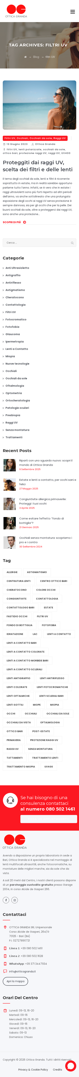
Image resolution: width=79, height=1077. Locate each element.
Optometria (14, 393)
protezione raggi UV (33, 153)
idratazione (15, 634)
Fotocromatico (16, 319)
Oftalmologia (15, 386)
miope (37, 705)
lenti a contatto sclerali (24, 669)
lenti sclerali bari (51, 696)
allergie (12, 572)
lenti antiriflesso (52, 678)
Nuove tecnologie (17, 364)
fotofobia (49, 625)
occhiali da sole (54, 149)
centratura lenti (18, 581)
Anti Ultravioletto (17, 268)
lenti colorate (17, 687)
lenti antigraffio (18, 678)
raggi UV (54, 153)
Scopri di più (12, 222)
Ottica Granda (45, 144)
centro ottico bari (53, 581)
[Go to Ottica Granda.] (25, 57)
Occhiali (22, 138)
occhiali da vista (19, 722)
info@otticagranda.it (22, 971)
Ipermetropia (15, 341)
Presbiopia (13, 415)
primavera (14, 740)
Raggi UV (59, 138)
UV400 (66, 153)
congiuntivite (16, 598)
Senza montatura (17, 430)
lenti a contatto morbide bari (27, 660)
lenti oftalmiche (18, 696)
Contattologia (16, 305)
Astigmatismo (15, 290)
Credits (57, 1069)
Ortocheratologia (18, 400)
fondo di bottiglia (19, 625)
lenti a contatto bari (22, 643)
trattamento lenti (45, 758)
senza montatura (40, 749)
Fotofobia (12, 327)
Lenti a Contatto (17, 349)
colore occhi (45, 590)
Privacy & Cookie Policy (33, 1069)
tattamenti (15, 758)
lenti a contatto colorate (25, 651)
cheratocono (17, 590)
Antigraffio (13, 275)
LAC (35, 634)
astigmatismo (37, 572)
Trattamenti (14, 437)
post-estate (41, 731)
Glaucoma (13, 334)
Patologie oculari (17, 408)
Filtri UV (10, 138)
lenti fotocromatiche (52, 687)
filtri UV (12, 149)
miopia (54, 705)
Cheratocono (15, 297)
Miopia (10, 356)
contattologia (47, 598)
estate (48, 607)
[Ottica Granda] (16, 11)
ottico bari (10, 153)
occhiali (31, 713)
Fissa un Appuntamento (49, 819)
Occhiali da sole (41, 138)
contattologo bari (20, 607)
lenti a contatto (59, 634)
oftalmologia (50, 722)
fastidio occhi (17, 616)
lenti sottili (15, 705)
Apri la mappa (15, 981)
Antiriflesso (13, 282)
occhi (11, 713)
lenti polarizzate (30, 149)
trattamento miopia (21, 766)
